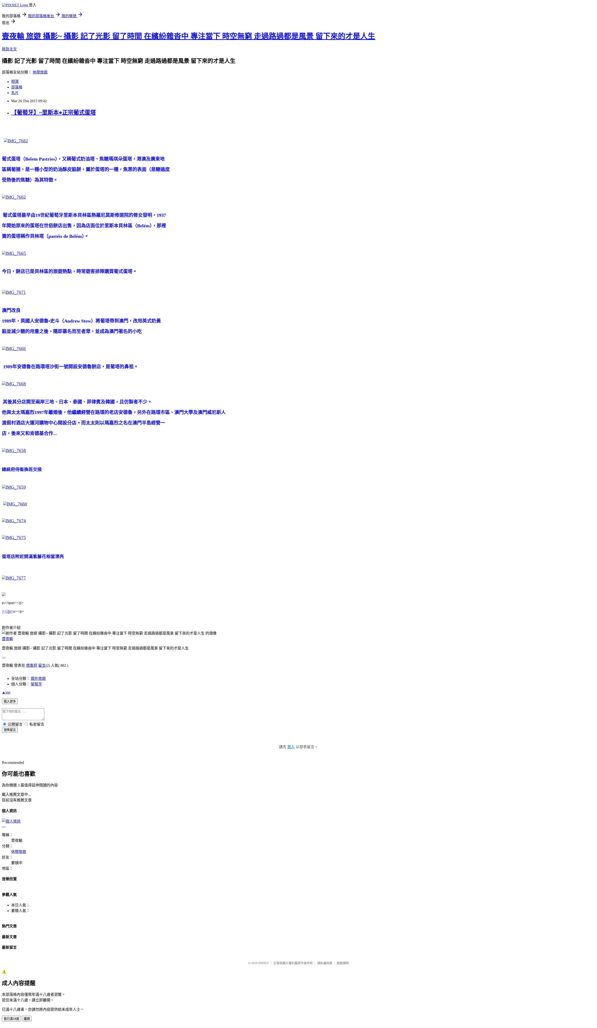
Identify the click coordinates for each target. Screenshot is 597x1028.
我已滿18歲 (11, 1019)
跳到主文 (9, 49)
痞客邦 (31, 665)
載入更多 (10, 701)
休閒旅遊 (40, 72)
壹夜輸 (7, 639)
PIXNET (263, 963)
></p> (7, 611)
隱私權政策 (324, 963)
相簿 (15, 82)
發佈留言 (10, 730)
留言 (42, 665)
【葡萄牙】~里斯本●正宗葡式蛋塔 (53, 112)
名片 (15, 93)
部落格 (16, 87)
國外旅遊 (38, 679)
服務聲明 (343, 963)
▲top (6, 692)
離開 (27, 1019)
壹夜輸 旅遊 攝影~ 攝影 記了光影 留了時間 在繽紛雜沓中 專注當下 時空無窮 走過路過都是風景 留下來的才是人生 (188, 36)
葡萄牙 (36, 684)
